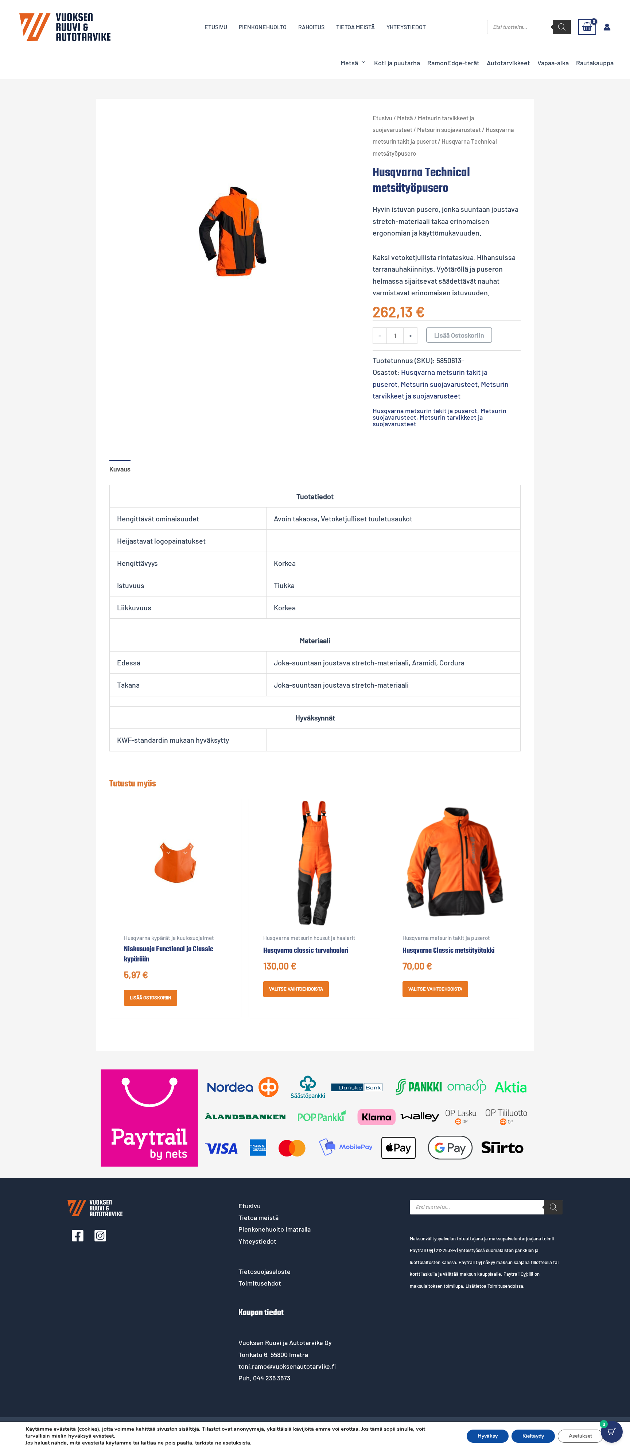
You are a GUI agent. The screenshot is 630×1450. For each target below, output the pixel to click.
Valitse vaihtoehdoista (296, 989)
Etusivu (382, 117)
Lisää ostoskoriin (459, 335)
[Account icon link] (607, 27)
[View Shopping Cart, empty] (587, 27)
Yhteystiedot (257, 1241)
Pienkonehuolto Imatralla (274, 1229)
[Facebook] (77, 1235)
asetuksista (236, 1442)
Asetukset (580, 1435)
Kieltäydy (533, 1435)
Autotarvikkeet (508, 63)
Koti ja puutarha (397, 63)
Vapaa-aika (553, 63)
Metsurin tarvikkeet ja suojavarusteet (428, 420)
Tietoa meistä (258, 1217)
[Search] (562, 27)
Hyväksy (488, 1435)
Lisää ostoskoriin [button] (150, 997)
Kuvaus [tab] (120, 469)
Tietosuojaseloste (264, 1271)
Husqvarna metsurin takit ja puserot (425, 411)
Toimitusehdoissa (505, 1286)
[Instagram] (100, 1235)
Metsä (349, 63)
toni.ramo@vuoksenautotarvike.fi (287, 1366)
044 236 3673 (271, 1378)
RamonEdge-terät (453, 63)
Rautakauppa (595, 63)
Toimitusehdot (259, 1283)
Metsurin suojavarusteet (449, 129)
